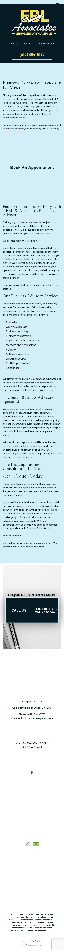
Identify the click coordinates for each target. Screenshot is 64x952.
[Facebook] (32, 773)
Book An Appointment (32, 167)
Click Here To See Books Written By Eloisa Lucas (32, 43)
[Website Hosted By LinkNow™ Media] (32, 940)
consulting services (13, 128)
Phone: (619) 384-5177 (32, 714)
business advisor (29, 222)
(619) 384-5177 (32, 54)
